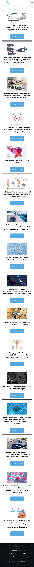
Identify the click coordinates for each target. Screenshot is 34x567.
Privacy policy (15, 564)
